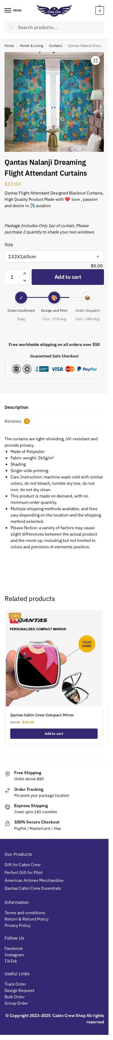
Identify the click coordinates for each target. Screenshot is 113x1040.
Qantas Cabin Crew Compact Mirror (42, 715)
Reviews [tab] (16, 421)
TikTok (11, 961)
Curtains (55, 45)
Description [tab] (16, 407)
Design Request (19, 990)
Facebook (14, 948)
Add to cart (68, 276)
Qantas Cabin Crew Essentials (33, 888)
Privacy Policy (17, 925)
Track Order (15, 984)
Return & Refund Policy (27, 919)
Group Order (17, 1003)
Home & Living (31, 45)
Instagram (14, 954)
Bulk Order (15, 996)
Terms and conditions (25, 912)
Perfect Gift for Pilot (23, 872)
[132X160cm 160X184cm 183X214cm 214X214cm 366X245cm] (54, 256)
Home (9, 45)
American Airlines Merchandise (34, 880)
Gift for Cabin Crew (23, 864)
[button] (99, 10)
